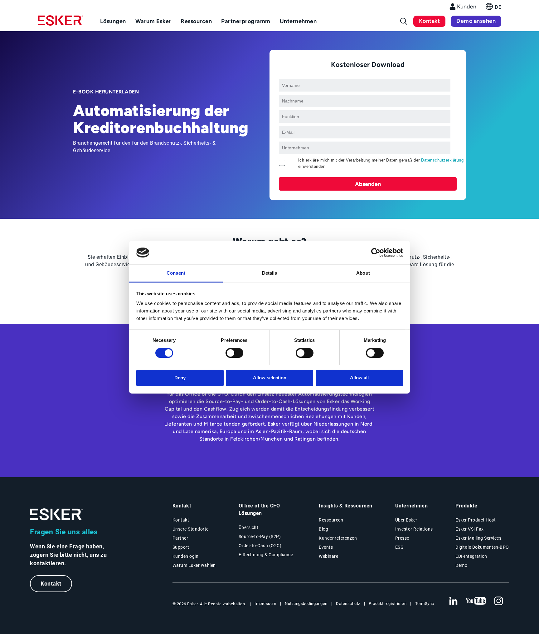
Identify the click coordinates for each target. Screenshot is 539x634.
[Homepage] (60, 23)
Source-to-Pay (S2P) (260, 536)
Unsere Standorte (190, 529)
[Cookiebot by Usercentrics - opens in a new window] (375, 252)
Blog (323, 529)
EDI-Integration (471, 556)
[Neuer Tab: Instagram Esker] (499, 601)
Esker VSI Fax (469, 529)
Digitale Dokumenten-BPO (482, 547)
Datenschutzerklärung (442, 160)
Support (180, 547)
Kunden (466, 6)
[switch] (234, 353)
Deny (180, 378)
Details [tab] (269, 273)
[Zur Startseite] (56, 514)
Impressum (265, 603)
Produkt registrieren (387, 603)
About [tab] (363, 273)
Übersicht (249, 527)
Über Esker (406, 519)
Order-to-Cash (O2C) (260, 545)
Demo (461, 565)
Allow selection (269, 378)
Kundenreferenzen (338, 538)
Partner (180, 538)
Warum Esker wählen (194, 565)
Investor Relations (414, 529)
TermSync (424, 603)
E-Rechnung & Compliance (266, 554)
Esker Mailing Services (478, 538)
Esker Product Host (475, 519)
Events (326, 547)
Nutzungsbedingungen (306, 603)
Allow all (359, 378)
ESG (399, 547)
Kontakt (429, 20)
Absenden (368, 184)
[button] (493, 8)
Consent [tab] (176, 273)
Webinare (328, 556)
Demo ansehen (476, 20)
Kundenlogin (185, 556)
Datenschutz (348, 603)
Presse (402, 538)
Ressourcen (331, 519)
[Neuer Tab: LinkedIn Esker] (453, 601)
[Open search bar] (403, 21)
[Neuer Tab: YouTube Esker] (476, 601)
